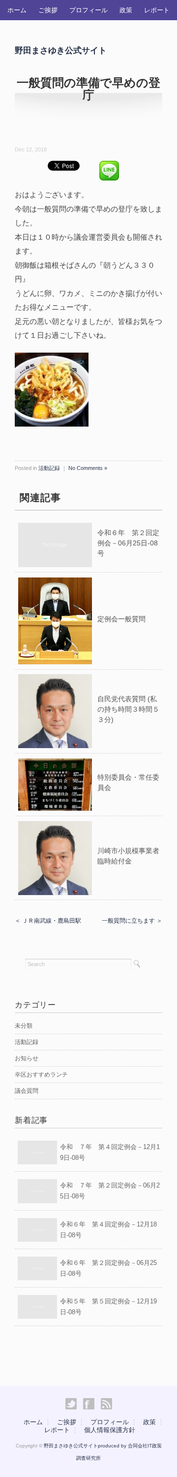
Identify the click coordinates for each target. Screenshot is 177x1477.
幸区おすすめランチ (41, 1074)
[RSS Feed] (106, 1404)
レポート (157, 10)
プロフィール (88, 10)
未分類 (23, 1025)
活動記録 (49, 468)
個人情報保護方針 (109, 1430)
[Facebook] (91, 1404)
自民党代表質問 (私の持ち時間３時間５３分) (128, 709)
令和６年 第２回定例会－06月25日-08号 (128, 543)
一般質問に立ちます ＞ (132, 920)
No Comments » (87, 468)
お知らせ (26, 1058)
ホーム (17, 10)
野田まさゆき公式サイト (61, 50)
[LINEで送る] (109, 165)
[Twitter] (73, 1404)
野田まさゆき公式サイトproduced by (86, 1445)
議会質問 (26, 1090)
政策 (125, 10)
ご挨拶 (48, 10)
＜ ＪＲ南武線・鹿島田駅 (48, 920)
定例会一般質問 (121, 619)
